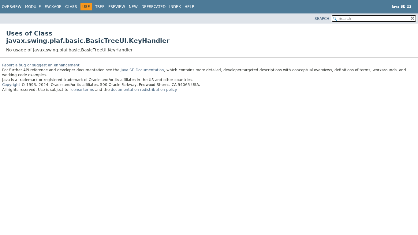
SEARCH (322, 19)
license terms (81, 90)
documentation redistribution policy (143, 90)
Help (189, 7)
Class (71, 7)
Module (33, 7)
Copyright (11, 85)
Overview (11, 7)
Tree (100, 7)
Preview (116, 7)
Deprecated (153, 7)
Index (175, 7)
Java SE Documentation (142, 70)
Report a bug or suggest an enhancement (41, 65)
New (133, 7)
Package (53, 7)
